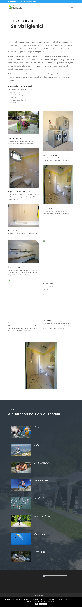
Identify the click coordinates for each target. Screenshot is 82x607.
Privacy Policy (40, 595)
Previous (11, 365)
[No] (79, 602)
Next (70, 365)
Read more (43, 604)
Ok (36, 604)
